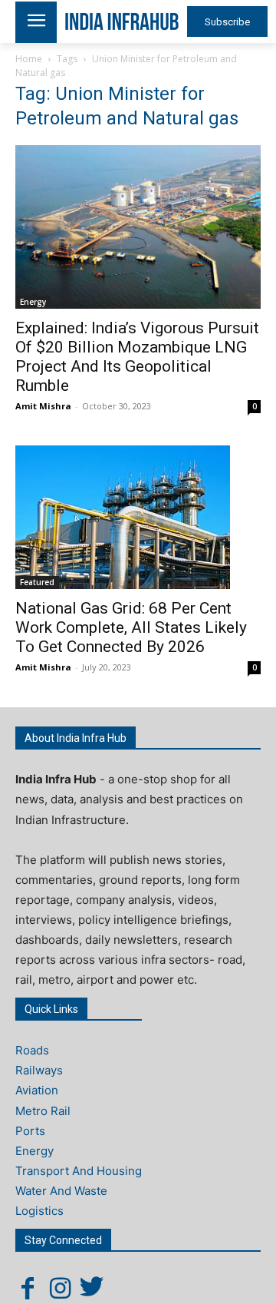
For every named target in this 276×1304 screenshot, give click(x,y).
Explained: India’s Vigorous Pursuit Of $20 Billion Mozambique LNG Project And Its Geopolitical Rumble (137, 357)
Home (28, 58)
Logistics (39, 1210)
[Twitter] (92, 1288)
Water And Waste (61, 1190)
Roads (32, 1050)
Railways (39, 1070)
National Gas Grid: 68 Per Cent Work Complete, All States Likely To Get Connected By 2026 (131, 627)
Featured (37, 582)
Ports (30, 1131)
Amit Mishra (43, 406)
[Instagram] (60, 1288)
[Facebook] (27, 1288)
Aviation (36, 1090)
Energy (33, 301)
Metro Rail (43, 1111)
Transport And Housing (78, 1170)
